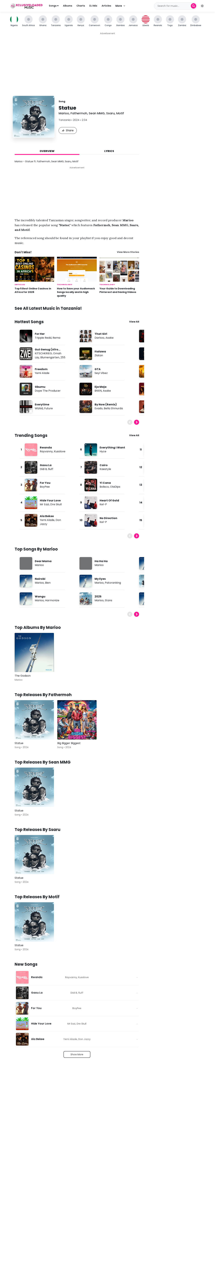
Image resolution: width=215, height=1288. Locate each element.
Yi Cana (105, 483)
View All (134, 321)
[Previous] (129, 422)
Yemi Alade (42, 373)
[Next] (136, 422)
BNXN (98, 391)
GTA (98, 369)
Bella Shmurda (113, 408)
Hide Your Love (50, 500)
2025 (98, 596)
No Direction (108, 518)
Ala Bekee (47, 516)
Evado (99, 408)
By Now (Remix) (106, 404)
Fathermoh (79, 113)
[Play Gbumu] (26, 389)
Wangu (40, 596)
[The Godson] (34, 652)
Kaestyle (105, 469)
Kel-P (103, 504)
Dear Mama (43, 561)
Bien (48, 583)
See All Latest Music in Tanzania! (48, 308)
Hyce (103, 451)
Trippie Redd (43, 338)
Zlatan (99, 355)
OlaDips (115, 487)
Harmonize (52, 600)
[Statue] (34, 720)
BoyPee (45, 487)
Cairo (104, 465)
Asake (109, 338)
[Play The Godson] (22, 664)
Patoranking (113, 583)
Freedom (41, 369)
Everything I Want (112, 447)
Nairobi (40, 579)
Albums (67, 5)
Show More (77, 1054)
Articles (106, 5)
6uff (50, 469)
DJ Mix (93, 5)
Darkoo (99, 338)
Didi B (43, 469)
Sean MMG (97, 113)
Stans (108, 600)
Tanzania (65, 120)
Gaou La (46, 465)
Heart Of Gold (109, 500)
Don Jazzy (84, 1039)
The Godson (23, 676)
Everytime (42, 404)
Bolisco (104, 487)
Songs (53, 5)
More (118, 6)
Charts (80, 5)
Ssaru (110, 113)
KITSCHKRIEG (43, 353)
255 (62, 357)
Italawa (100, 351)
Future (48, 408)
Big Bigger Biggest (69, 743)
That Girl (101, 334)
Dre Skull (56, 504)
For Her (40, 334)
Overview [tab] (47, 151)
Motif (120, 113)
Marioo (64, 113)
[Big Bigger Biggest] (77, 720)
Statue (19, 743)
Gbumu (40, 387)
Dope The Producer (48, 391)
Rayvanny (46, 451)
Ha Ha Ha (101, 561)
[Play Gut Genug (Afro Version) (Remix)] (26, 353)
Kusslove (59, 451)
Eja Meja (100, 387)
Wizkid (39, 408)
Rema (56, 338)
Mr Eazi (44, 504)
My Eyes (100, 579)
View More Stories (128, 252)
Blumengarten (49, 357)
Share (70, 130)
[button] (202, 6)
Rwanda (46, 447)
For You (45, 483)
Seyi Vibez (101, 373)
